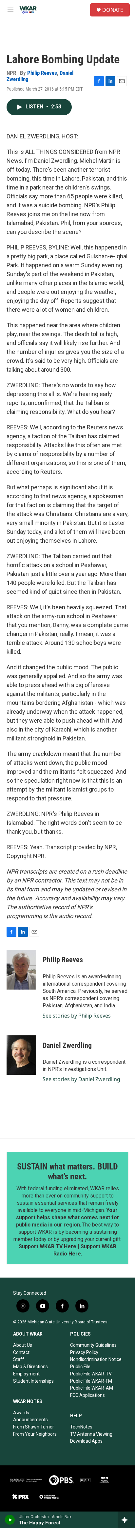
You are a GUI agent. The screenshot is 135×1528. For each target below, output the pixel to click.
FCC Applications (87, 1395)
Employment (26, 1373)
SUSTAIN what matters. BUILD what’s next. (67, 1171)
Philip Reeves (42, 73)
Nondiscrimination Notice (96, 1359)
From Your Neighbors (35, 1434)
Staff (18, 1359)
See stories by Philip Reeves (77, 1015)
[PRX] (20, 1497)
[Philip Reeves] (21, 970)
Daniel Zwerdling (67, 1045)
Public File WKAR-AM (91, 1388)
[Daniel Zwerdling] (21, 1055)
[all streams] (126, 1520)
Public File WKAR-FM (91, 1381)
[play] (10, 1519)
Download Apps (86, 1441)
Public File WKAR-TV (91, 1373)
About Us (22, 1345)
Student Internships (33, 1381)
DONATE (112, 10)
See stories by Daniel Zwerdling (81, 1079)
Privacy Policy (84, 1352)
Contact (21, 1352)
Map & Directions (30, 1366)
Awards (21, 1412)
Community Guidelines (93, 1345)
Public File (80, 1366)
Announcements (30, 1419)
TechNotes (81, 1426)
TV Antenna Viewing (91, 1434)
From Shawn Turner (33, 1426)
